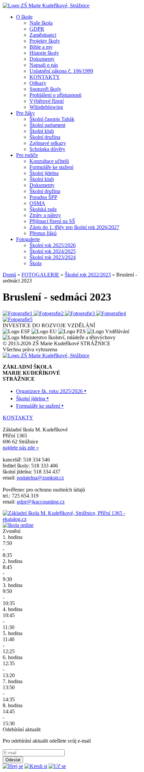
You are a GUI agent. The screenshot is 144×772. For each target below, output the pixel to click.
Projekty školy (44, 41)
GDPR (36, 29)
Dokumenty (42, 59)
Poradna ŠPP (43, 197)
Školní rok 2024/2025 (52, 251)
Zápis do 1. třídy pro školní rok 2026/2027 (74, 227)
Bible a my (41, 47)
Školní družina (44, 137)
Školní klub (41, 131)
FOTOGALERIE (40, 274)
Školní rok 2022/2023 (88, 274)
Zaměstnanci (42, 35)
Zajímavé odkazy (47, 143)
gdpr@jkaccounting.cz (41, 502)
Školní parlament (47, 125)
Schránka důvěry (47, 149)
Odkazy (37, 83)
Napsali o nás (43, 65)
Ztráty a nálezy (45, 215)
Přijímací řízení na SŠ (52, 221)
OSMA (37, 203)
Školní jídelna (44, 173)
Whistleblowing (46, 107)
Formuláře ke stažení (51, 167)
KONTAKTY (44, 77)
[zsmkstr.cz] (46, 5)
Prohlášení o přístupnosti (55, 95)
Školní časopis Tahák (51, 119)
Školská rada (43, 209)
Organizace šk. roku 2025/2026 (51, 391)
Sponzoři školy (45, 89)
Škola (35, 263)
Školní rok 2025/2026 (52, 245)
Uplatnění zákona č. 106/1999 (61, 71)
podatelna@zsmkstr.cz (40, 477)
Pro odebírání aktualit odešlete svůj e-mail (47, 741)
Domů (9, 274)
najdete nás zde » (21, 447)
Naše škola (41, 23)
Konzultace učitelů (49, 161)
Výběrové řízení (46, 101)
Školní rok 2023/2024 (52, 257)
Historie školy (44, 53)
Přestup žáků (43, 233)
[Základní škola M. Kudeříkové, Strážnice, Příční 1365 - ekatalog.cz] (72, 519)
